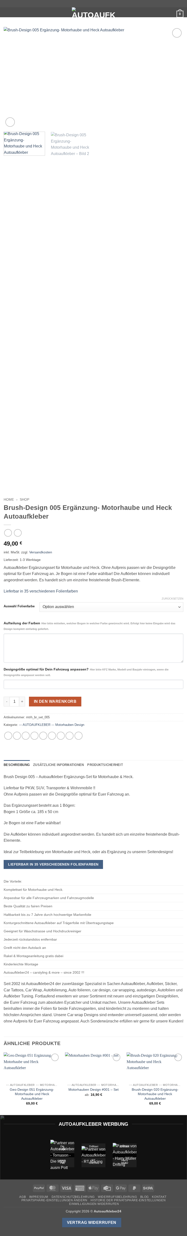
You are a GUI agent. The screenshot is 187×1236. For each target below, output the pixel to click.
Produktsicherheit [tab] (105, 765)
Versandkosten (40, 552)
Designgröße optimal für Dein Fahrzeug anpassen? (86, 672)
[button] (6, 13)
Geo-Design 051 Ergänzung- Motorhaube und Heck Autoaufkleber (32, 1094)
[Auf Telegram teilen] (79, 736)
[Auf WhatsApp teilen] (8, 736)
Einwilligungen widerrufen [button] (94, 1204)
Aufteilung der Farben (89, 625)
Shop (24, 499)
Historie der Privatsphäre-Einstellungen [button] (128, 1200)
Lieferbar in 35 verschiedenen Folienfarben (41, 591)
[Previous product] (17, 533)
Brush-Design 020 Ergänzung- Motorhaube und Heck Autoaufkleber (155, 1094)
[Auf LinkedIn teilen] (61, 736)
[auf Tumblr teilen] (69, 736)
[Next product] (8, 533)
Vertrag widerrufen (91, 1222)
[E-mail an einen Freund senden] (43, 736)
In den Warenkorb (55, 701)
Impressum (38, 1197)
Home (9, 499)
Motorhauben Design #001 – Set (93, 1089)
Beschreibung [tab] (17, 765)
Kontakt (159, 1197)
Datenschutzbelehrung (73, 1197)
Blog (144, 1197)
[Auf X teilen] (26, 736)
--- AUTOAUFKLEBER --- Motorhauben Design (51, 725)
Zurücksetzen (172, 598)
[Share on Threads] (34, 736)
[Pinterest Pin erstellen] (52, 736)
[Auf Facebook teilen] (17, 736)
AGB (22, 1197)
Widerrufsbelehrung (117, 1197)
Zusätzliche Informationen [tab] (58, 765)
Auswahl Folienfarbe (19, 606)
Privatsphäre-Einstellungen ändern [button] (54, 1200)
